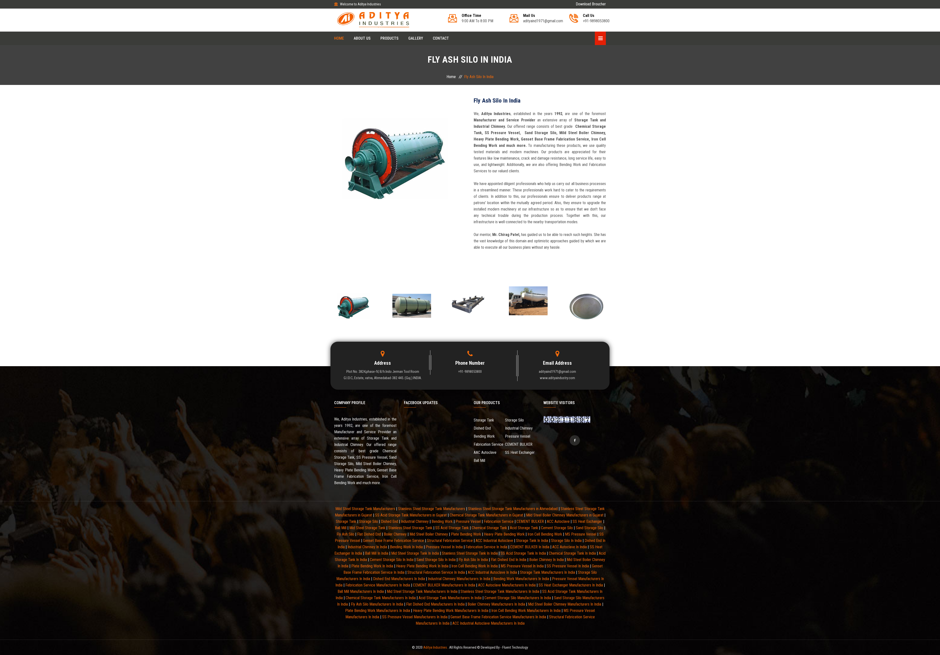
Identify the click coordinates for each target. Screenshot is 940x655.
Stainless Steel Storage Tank (410, 528)
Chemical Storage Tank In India (572, 553)
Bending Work (484, 436)
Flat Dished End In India (508, 559)
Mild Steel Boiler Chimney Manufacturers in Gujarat (564, 515)
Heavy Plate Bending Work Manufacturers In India (450, 610)
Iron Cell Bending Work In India (474, 566)
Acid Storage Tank (524, 528)
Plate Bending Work (466, 534)
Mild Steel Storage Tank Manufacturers (365, 508)
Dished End (482, 428)
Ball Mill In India (376, 553)
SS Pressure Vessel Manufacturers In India (414, 617)
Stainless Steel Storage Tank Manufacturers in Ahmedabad (513, 508)
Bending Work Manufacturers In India (521, 578)
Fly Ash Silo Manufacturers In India (377, 604)
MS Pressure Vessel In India (522, 566)
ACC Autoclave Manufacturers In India (507, 585)
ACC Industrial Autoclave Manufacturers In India (488, 623)
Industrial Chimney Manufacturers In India (459, 578)
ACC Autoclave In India (569, 547)
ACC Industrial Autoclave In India (492, 572)
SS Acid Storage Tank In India (523, 553)
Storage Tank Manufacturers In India (547, 572)
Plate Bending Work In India (372, 566)
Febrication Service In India (486, 547)
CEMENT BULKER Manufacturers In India (444, 585)
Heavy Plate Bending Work (504, 534)
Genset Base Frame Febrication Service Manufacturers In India (498, 617)
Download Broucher (591, 4)
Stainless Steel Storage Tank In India (470, 553)
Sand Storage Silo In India (436, 559)
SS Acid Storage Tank (452, 528)
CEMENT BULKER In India (529, 547)
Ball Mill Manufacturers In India (361, 591)
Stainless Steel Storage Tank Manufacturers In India (499, 591)
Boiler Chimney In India (546, 559)
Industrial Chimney (519, 428)
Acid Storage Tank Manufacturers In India (450, 598)
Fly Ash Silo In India (473, 559)
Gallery (415, 38)
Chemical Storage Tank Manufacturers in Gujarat (486, 515)
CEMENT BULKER (518, 444)
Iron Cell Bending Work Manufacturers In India (526, 610)
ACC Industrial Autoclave (494, 540)
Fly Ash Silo (345, 534)
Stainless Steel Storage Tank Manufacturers (431, 508)
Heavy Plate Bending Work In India (422, 566)
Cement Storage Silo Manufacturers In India (517, 598)
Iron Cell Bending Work (545, 534)
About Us (362, 38)
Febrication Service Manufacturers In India (377, 585)
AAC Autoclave (485, 452)
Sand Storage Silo (589, 528)
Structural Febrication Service (450, 540)
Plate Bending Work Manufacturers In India (377, 610)
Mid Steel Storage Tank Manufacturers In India (422, 591)
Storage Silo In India (566, 540)
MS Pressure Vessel (580, 534)
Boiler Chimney (395, 534)
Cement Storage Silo (557, 528)
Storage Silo (514, 420)
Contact (441, 38)
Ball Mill (479, 460)
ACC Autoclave (558, 521)
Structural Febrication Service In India (436, 572)
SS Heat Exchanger (520, 452)
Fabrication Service (488, 444)
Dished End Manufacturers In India (399, 578)
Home (339, 38)
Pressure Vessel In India (444, 547)
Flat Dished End (369, 534)
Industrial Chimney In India (367, 547)
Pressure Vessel (517, 436)
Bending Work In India (406, 547)
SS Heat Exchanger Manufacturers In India (571, 585)
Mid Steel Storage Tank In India (415, 553)
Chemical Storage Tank (489, 528)
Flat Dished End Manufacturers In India (435, 604)
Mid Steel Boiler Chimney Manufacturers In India (564, 604)
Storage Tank (484, 420)
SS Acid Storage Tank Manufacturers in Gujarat (411, 515)
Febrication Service (499, 521)
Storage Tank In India (532, 540)
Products (389, 38)
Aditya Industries (435, 647)
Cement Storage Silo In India (391, 559)
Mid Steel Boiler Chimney (429, 534)
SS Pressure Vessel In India (568, 566)
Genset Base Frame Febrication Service (393, 540)
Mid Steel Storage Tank (367, 528)
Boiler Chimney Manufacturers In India (496, 604)
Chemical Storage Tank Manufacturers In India (381, 598)
